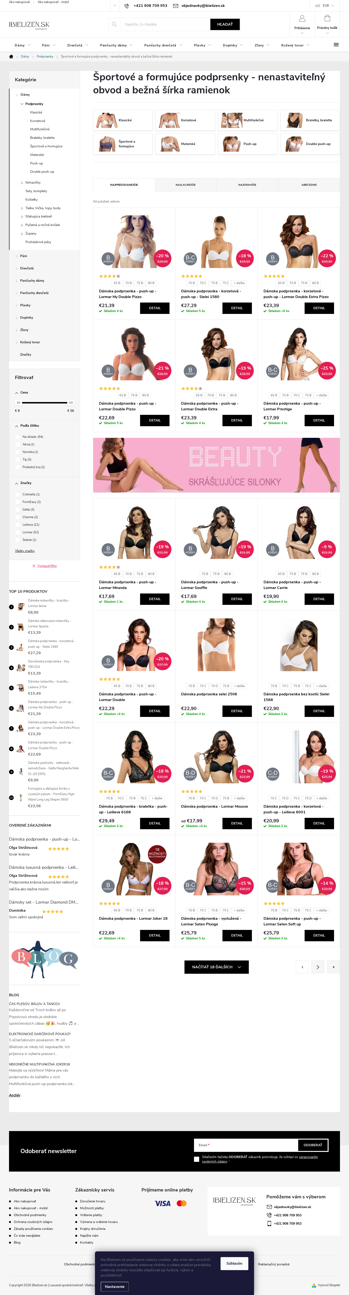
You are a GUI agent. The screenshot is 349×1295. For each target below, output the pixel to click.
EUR (326, 6)
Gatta (28, 509)
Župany (30, 233)
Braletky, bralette (42, 138)
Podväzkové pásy (38, 242)
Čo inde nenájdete (27, 1235)
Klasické (36, 112)
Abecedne (309, 185)
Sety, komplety (36, 191)
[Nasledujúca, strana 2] (317, 966)
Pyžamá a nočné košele (42, 225)
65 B (117, 283)
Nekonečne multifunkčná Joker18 (39, 1064)
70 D (214, 686)
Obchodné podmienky (30, 1215)
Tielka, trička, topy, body (43, 208)
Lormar (30, 532)
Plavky (25, 305)
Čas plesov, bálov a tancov (34, 1004)
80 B (151, 283)
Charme (30, 517)
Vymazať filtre (47, 566)
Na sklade (32, 437)
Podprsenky (34, 104)
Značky (25, 354)
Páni (23, 256)
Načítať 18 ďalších (212, 967)
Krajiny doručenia (92, 1229)
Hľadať (225, 24)
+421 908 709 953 (288, 1215)
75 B (140, 283)
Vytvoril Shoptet (329, 1285)
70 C (203, 283)
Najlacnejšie (186, 185)
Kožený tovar (30, 342)
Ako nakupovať (19, 2)
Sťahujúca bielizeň (38, 216)
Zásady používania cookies (33, 1229)
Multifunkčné (39, 129)
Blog (17, 1242)
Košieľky (31, 199)
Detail (155, 308)
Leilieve (30, 525)
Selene (29, 540)
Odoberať (313, 1145)
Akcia (28, 444)
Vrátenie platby (91, 1215)
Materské (37, 155)
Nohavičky (33, 182)
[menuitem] (22, 45)
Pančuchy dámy (32, 280)
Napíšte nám (89, 1236)
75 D (308, 798)
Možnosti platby (92, 1208)
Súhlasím (234, 1263)
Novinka (30, 452)
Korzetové (37, 121)
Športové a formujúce (46, 146)
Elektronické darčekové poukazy (40, 1034)
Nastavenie (115, 1286)
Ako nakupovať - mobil (53, 2)
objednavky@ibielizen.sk (292, 1207)
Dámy (25, 94)
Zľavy (24, 330)
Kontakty (86, 1243)
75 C (225, 283)
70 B (128, 283)
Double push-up (42, 171)
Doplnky (26, 317)
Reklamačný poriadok (274, 1264)
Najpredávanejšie (124, 185)
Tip (26, 459)
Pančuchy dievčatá (34, 293)
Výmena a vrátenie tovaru (99, 1222)
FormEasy (31, 502)
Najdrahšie (247, 185)
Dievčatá (27, 268)
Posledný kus (33, 467)
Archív (14, 1095)
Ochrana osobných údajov (33, 1222)
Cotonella (31, 494)
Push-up (36, 163)
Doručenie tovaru (92, 1201)
